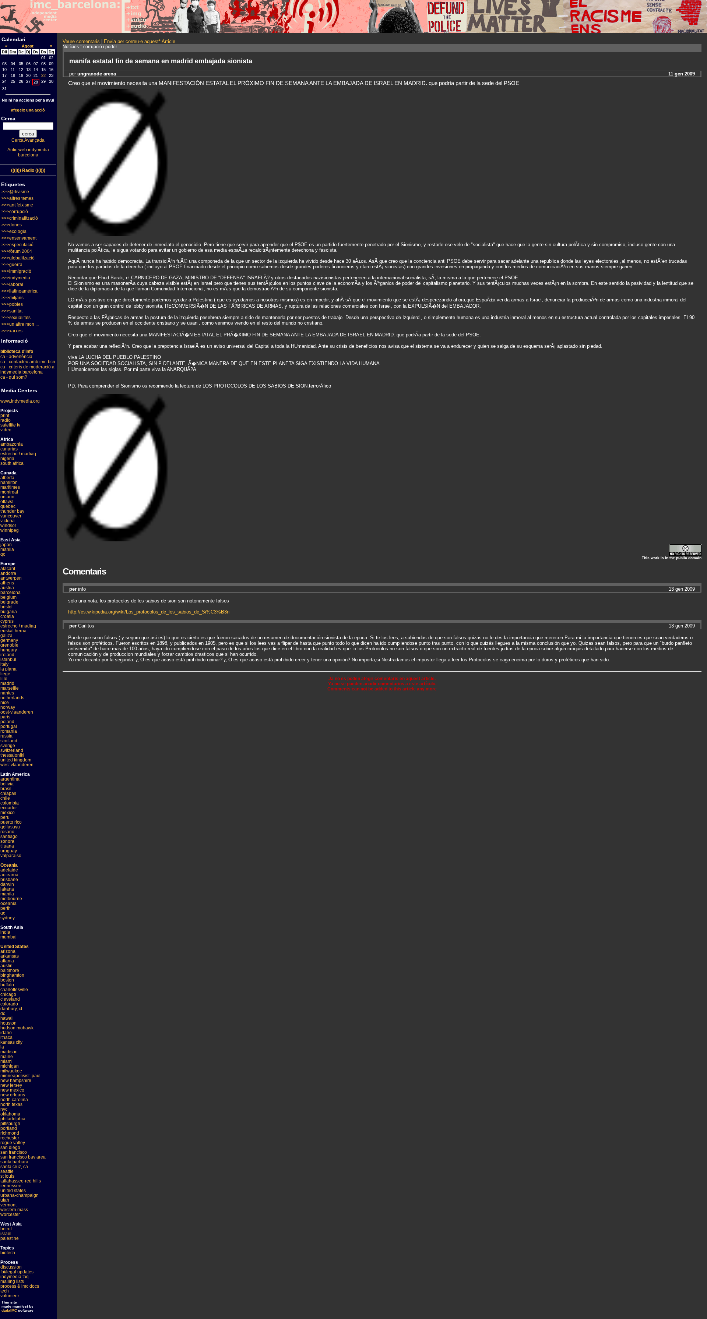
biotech (7, 1252)
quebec (7, 506)
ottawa (7, 501)
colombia (9, 803)
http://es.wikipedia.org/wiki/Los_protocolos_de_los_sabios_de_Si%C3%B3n (148, 612)
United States (14, 946)
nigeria (7, 458)
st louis (7, 1176)
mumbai (8, 937)
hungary (8, 650)
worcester (10, 1214)
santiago (9, 836)
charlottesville (14, 989)
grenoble (9, 645)
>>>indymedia (15, 277)
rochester (9, 1138)
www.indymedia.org (20, 401)
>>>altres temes (17, 198)
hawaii (7, 1018)
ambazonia (11, 444)
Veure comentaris (81, 41)
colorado (9, 1004)
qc (2, 554)
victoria (7, 520)
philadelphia (12, 1118)
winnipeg (9, 530)
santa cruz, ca (14, 1166)
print (4, 415)
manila (7, 549)
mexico (7, 812)
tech (4, 1291)
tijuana (7, 846)
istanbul (8, 659)
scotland (8, 740)
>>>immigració (16, 271)
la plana (8, 669)
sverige (7, 745)
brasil (5, 788)
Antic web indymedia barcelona (28, 152)
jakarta (7, 889)
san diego (10, 1147)
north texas (11, 1104)
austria (7, 587)
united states (13, 1190)
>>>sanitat (11, 311)
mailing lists (12, 1281)
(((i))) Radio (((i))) (28, 170)
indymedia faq (14, 1276)
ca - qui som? (13, 377)
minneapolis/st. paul (20, 1075)
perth (5, 908)
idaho (6, 1032)
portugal (8, 726)
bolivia (7, 783)
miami (6, 1061)
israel (5, 1233)
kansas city (11, 1042)
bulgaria (8, 611)
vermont (8, 1204)
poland (7, 721)
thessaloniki (12, 755)
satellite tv (10, 425)
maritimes (10, 487)
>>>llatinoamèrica (19, 291)
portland (8, 1128)
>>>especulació (17, 244)
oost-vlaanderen (16, 712)
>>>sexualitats (16, 317)
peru (5, 817)
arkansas (9, 956)
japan (6, 544)
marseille (9, 688)
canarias (9, 449)
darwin (7, 884)
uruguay (8, 850)
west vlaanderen (17, 764)
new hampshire (15, 1080)
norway (7, 707)
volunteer (9, 1295)
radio (5, 420)
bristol (6, 606)
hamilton (9, 482)
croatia (7, 616)
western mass (14, 1209)
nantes (7, 693)
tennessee (10, 1185)
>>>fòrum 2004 (16, 251)
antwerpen (11, 578)
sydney (7, 917)
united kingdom (15, 760)
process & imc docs (19, 1286)
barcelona (10, 592)
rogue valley (12, 1142)
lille (3, 678)
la (2, 1047)
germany (9, 640)
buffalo (7, 984)
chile (5, 798)
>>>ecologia (14, 231)
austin (6, 965)
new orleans (12, 1094)
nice (4, 702)
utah (4, 1200)
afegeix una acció (28, 110)
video (5, 429)
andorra (8, 573)
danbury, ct (11, 1008)
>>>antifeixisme (17, 205)
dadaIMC (9, 1310)
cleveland (10, 999)
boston (7, 980)
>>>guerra (11, 264)
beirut (6, 1228)
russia (6, 736)
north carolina (14, 1099)
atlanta (7, 960)
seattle (7, 1171)
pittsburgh (10, 1123)
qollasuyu (10, 827)
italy (4, 664)
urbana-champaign (19, 1195)
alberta (7, 477)
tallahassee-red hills (20, 1181)
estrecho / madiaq (18, 453)
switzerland (11, 750)
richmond (9, 1133)
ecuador (8, 807)
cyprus (7, 621)
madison (9, 1051)
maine (6, 1056)
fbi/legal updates (17, 1271)
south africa (12, 463)
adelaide (9, 870)
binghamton (12, 975)
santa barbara (14, 1161)
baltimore (9, 970)
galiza (6, 635)
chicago (8, 994)
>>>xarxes (11, 330)
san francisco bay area (23, 1157)
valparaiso (10, 855)
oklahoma (10, 1114)
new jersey (11, 1085)
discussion (11, 1267)
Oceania (9, 865)
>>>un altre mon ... (20, 324)
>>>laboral (12, 284)
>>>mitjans (12, 297)
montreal (9, 492)
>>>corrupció (14, 211)
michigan (9, 1066)
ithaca (6, 1037)
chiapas (8, 793)
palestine (9, 1238)
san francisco (13, 1152)
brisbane (9, 879)
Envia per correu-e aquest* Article (139, 41)
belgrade (9, 602)
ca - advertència (16, 356)
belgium (8, 597)
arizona (7, 951)
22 (43, 75)
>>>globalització (18, 258)
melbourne (11, 898)
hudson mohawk (17, 1027)
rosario (7, 831)
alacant (7, 568)
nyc (3, 1109)
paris (5, 716)
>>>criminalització (19, 218)
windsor (8, 525)
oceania (8, 903)
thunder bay (12, 511)
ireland (7, 654)
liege (5, 673)
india (5, 932)
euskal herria (13, 630)
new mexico (12, 1090)
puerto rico (11, 822)
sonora (7, 841)
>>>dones (11, 224)
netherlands (12, 697)
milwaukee (11, 1071)
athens (7, 583)
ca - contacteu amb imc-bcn (27, 361)
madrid (7, 683)
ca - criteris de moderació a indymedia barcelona (27, 369)
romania (8, 731)
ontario (7, 496)
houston (8, 1023)
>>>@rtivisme (15, 191)
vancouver (10, 516)
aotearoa (9, 874)
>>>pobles (12, 304)
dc (2, 1013)
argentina (10, 779)
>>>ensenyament (18, 238)
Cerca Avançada (28, 140)
